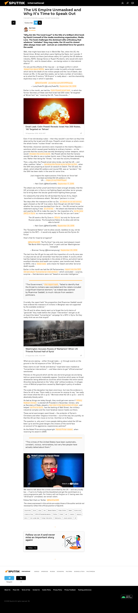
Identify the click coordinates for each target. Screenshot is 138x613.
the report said (51, 284)
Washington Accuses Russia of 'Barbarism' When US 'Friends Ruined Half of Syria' (52, 350)
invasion (72, 514)
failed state (41, 264)
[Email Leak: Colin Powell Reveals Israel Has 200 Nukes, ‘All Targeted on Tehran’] (54, 111)
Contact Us (36, 590)
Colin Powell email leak (60, 90)
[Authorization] (123, 3)
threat (61, 514)
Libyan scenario (68, 518)
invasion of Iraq (28, 514)
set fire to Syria (36, 407)
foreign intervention (47, 518)
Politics (55, 514)
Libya (39, 510)
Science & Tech (79, 571)
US (75, 518)
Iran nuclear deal (34, 518)
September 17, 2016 (66, 183)
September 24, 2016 (68, 86)
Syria (34, 510)
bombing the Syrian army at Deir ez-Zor (60, 164)
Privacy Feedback (70, 590)
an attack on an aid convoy (70, 201)
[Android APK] (127, 597)
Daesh (70, 510)
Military (69, 571)
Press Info (16, 590)
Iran (45, 510)
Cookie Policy (46, 590)
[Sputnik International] (15, 5)
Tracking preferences (84, 590)
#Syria (57, 217)
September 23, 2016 (66, 225)
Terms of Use (26, 590)
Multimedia (90, 571)
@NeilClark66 (41, 83)
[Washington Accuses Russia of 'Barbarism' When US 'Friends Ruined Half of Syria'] (54, 333)
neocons (79, 514)
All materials (32, 30)
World (36, 571)
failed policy (58, 518)
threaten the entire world (39, 154)
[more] (81, 133)
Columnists (27, 510)
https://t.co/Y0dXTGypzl (56, 180)
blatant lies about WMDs (34, 69)
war (66, 514)
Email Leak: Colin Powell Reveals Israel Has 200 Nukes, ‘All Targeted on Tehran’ (53, 127)
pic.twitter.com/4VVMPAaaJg (60, 83)
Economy (60, 571)
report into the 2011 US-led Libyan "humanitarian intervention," (52, 270)
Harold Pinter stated (64, 429)
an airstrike (48, 208)
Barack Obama (52, 510)
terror (26, 518)
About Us (7, 590)
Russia (52, 571)
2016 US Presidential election (43, 514)
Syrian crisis (77, 510)
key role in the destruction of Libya (63, 405)
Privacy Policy (57, 590)
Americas (44, 571)
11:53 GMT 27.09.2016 (30, 18)
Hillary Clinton (62, 510)
